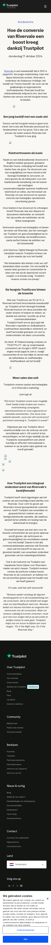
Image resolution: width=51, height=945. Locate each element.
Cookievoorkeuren (25, 930)
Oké (25, 939)
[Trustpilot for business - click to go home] (10, 6)
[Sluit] (47, 899)
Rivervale (9, 71)
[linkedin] (9, 886)
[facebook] (13, 886)
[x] (17, 886)
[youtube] (21, 886)
